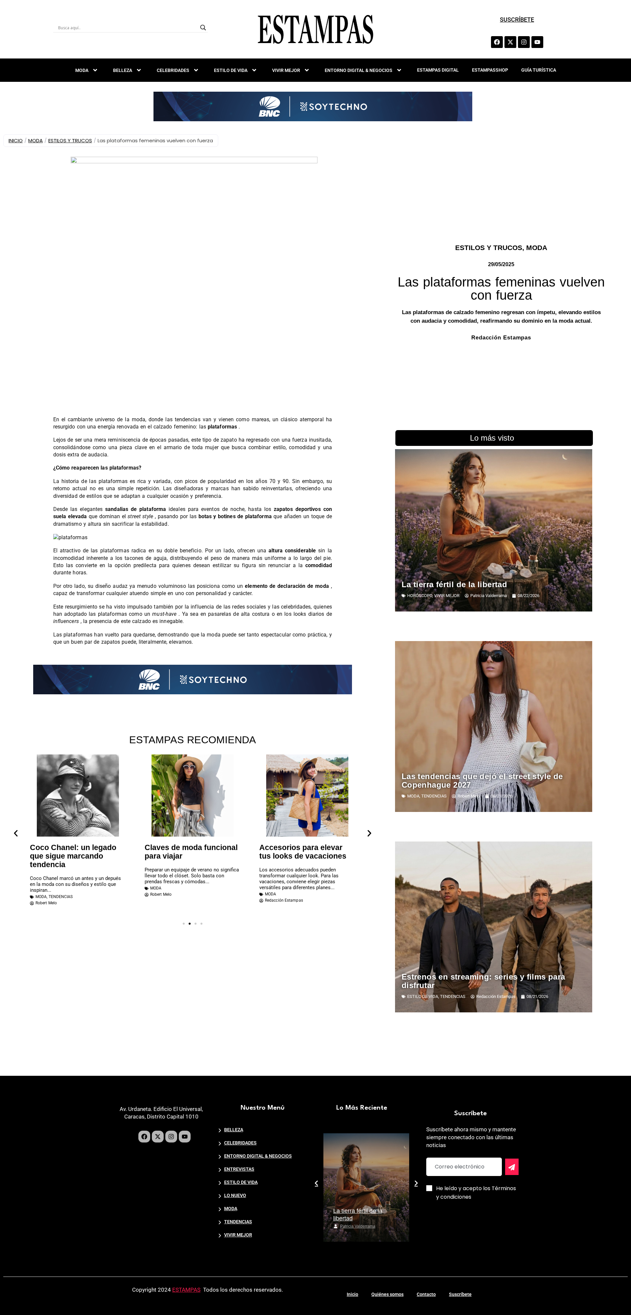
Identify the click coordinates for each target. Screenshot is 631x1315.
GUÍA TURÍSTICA (538, 70)
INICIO (16, 140)
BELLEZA (122, 70)
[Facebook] (497, 42)
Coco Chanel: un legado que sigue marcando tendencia (73, 856)
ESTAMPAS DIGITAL (438, 70)
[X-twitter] (510, 42)
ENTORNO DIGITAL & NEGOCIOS (358, 70)
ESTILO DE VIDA (230, 70)
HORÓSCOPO (419, 595)
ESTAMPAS (186, 1289)
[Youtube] (537, 42)
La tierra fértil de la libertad (454, 584)
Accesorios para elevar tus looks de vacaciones (302, 851)
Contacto (426, 1294)
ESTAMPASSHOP (490, 70)
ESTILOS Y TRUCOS (70, 140)
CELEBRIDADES (173, 70)
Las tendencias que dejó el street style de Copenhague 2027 (482, 780)
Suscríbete (460, 1294)
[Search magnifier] (203, 27)
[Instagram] (524, 42)
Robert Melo (351, 1226)
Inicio (352, 1294)
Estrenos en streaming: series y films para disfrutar (483, 981)
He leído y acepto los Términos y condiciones (476, 1193)
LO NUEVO (235, 1195)
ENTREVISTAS (239, 1169)
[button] (16, 833)
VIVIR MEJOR (286, 70)
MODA (81, 70)
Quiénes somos (387, 1294)
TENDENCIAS (61, 896)
